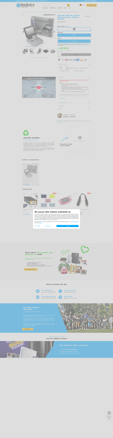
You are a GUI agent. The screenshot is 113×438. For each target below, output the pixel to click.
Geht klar (67, 225)
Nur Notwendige (37, 225)
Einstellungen (47, 226)
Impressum (40, 222)
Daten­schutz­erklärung (75, 221)
